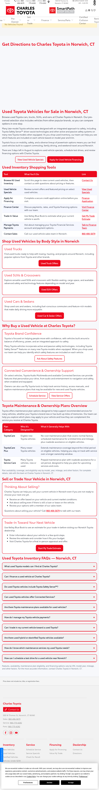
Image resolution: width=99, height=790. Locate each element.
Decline (49, 783)
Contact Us (87, 180)
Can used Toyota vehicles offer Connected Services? (29, 596)
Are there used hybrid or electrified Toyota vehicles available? (34, 637)
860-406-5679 (88, 233)
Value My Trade (56, 753)
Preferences (28, 783)
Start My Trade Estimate (49, 548)
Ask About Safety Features (49, 358)
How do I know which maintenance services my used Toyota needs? (36, 647)
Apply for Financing (58, 749)
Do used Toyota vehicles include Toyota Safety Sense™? (31, 586)
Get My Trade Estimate (88, 217)
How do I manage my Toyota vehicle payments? (27, 617)
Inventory (9, 744)
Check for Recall (33, 757)
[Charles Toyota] (25, 9)
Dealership (79, 744)
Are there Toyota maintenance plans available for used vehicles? (35, 606)
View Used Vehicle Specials (31, 159)
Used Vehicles (9, 753)
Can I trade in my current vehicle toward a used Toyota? (31, 627)
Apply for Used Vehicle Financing (65, 159)
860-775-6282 (16, 722)
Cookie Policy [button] (31, 776)
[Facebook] (5, 732)
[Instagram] (94, 2)
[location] (49, 2)
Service (30, 744)
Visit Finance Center (88, 208)
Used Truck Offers (49, 263)
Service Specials (33, 753)
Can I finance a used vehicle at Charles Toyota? (27, 576)
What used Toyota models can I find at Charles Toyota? (31, 566)
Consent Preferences (2, 754)
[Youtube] (94, 4)
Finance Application (87, 199)
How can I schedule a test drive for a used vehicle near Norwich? (35, 657)
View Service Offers (60, 395)
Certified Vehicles (10, 757)
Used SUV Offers (49, 289)
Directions (77, 753)
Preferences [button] (83, 776)
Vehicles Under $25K (12, 760)
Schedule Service (37, 395)
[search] (92, 10)
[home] (86, 10)
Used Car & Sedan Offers (49, 315)
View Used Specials (87, 191)
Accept (71, 783)
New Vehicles (9, 749)
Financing (55, 744)
